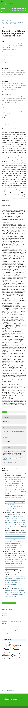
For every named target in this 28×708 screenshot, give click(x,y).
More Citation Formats (11, 462)
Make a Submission (9, 603)
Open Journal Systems (8, 690)
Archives (8, 20)
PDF (5, 412)
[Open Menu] (1, 1)
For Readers (5, 613)
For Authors (5, 615)
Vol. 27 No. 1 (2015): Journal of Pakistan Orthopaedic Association (12, 23)
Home (3, 20)
